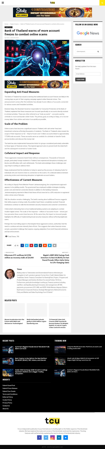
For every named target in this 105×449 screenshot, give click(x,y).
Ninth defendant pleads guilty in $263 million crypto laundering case (36, 321)
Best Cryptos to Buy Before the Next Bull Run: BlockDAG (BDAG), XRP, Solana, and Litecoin (31, 359)
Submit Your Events (9, 391)
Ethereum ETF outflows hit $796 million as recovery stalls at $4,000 (19, 256)
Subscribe (80, 79)
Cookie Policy (7, 400)
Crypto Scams (8, 27)
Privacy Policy (7, 403)
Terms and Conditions (10, 394)
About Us (6, 408)
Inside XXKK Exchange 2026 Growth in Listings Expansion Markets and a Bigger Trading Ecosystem (31, 372)
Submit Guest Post (9, 385)
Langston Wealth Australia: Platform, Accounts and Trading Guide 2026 (84, 348)
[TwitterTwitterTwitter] (46, 437)
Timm (8, 38)
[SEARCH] (98, 51)
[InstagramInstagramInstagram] (52, 437)
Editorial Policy (8, 397)
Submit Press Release (10, 388)
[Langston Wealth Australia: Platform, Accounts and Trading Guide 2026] (60, 349)
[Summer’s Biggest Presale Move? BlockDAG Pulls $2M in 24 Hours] (8, 349)
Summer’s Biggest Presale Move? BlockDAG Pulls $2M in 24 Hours (32, 348)
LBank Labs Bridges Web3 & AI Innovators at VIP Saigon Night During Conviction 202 (83, 359)
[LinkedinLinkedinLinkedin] (59, 437)
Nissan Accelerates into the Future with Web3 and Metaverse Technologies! (14, 321)
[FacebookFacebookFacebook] (39, 437)
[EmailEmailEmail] (65, 437)
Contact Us (6, 406)
